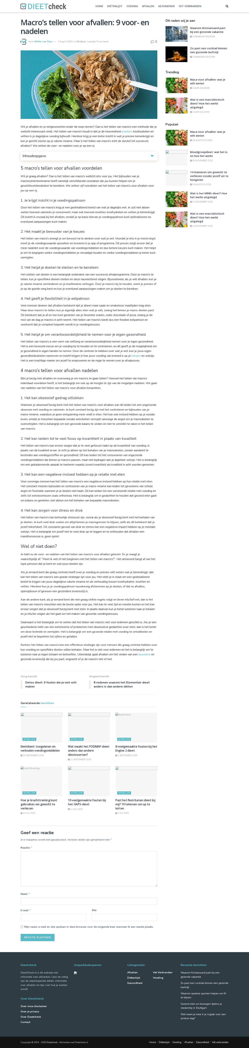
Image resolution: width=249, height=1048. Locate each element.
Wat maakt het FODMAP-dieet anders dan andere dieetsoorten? (89, 750)
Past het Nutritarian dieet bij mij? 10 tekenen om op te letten (135, 804)
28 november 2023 (202, 160)
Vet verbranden (190, 6)
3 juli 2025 (123, 813)
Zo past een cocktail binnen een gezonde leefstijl (208, 50)
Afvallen (148, 6)
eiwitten (127, 131)
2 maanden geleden (203, 36)
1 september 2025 (127, 755)
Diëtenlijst (114, 6)
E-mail (26, 910)
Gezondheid (166, 6)
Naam (25, 894)
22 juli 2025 (28, 813)
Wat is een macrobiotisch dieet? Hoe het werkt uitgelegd (207, 103)
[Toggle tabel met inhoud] (152, 156)
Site (94, 910)
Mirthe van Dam (43, 41)
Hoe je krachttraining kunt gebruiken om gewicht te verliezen (39, 804)
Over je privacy (30, 1011)
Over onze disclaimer (34, 1006)
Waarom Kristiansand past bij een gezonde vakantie (207, 30)
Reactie (26, 847)
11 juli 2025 (76, 809)
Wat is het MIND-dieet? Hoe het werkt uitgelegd (208, 195)
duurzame (144, 654)
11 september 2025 (80, 759)
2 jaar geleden (200, 88)
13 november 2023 (202, 226)
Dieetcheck (52, 1042)
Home (99, 6)
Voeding (132, 6)
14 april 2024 (65, 41)
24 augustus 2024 (202, 140)
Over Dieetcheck (31, 1017)
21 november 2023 (202, 202)
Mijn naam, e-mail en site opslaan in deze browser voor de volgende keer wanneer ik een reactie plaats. (88, 927)
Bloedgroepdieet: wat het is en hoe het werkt (208, 154)
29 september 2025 (33, 755)
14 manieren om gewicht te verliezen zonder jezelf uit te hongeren (209, 176)
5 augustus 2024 (201, 184)
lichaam (136, 356)
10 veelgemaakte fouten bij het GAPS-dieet (87, 802)
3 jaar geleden (200, 112)
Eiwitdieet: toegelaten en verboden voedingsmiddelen (40, 748)
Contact (25, 1022)
